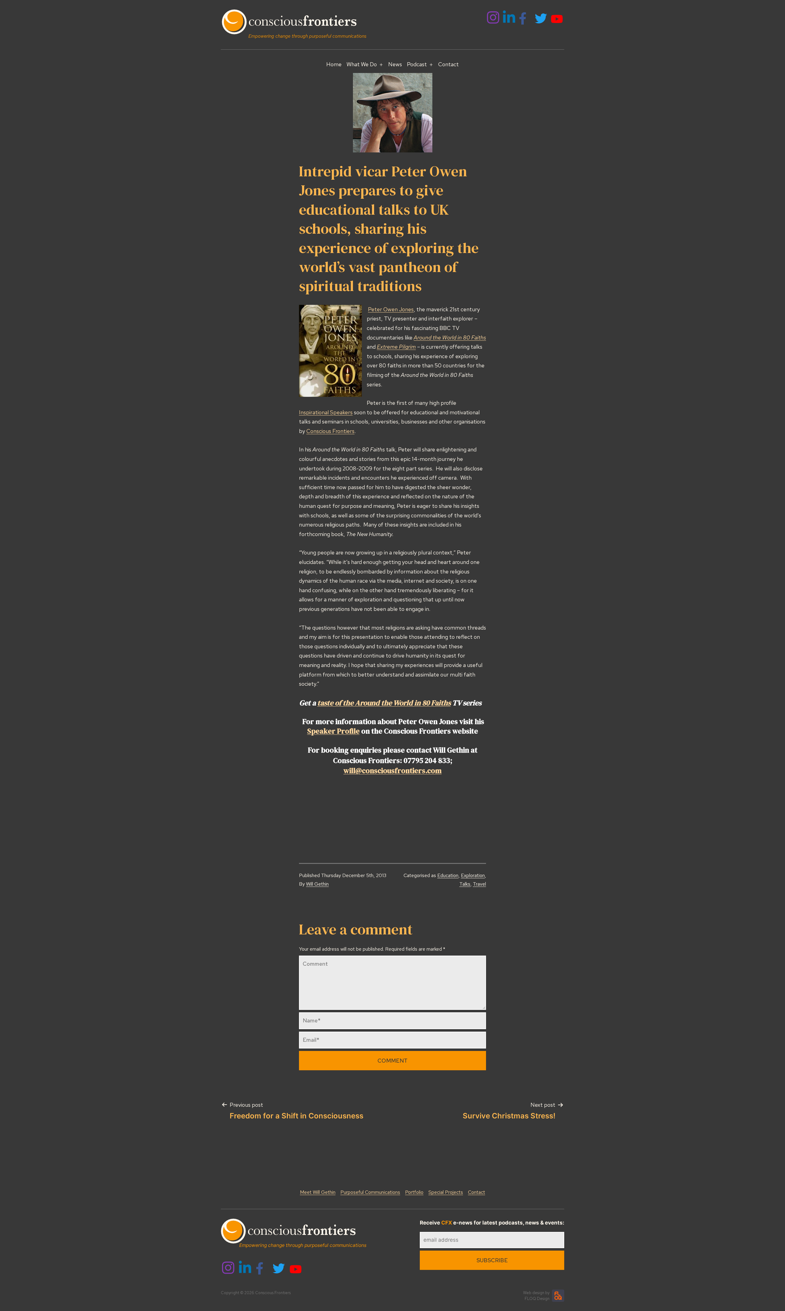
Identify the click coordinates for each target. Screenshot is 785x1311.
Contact (448, 64)
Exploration (473, 875)
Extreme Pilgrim (396, 346)
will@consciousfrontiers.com (392, 770)
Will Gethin (317, 884)
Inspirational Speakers (326, 412)
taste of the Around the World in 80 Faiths (384, 703)
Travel (479, 884)
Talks (464, 884)
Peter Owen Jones (391, 309)
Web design (533, 1292)
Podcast (417, 64)
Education (447, 875)
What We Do (362, 64)
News (395, 64)
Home (334, 64)
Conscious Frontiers (330, 431)
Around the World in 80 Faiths (450, 337)
